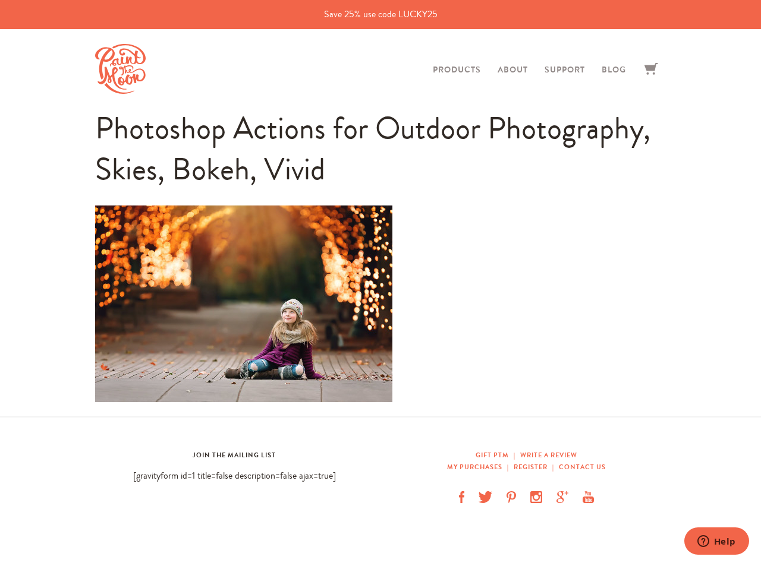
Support (565, 69)
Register (531, 467)
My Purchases (475, 467)
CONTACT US (582, 467)
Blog (614, 69)
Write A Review (548, 455)
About (513, 69)
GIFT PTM (493, 455)
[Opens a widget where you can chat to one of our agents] (716, 542)
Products (457, 69)
